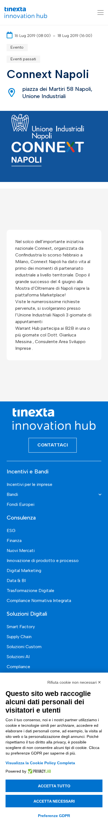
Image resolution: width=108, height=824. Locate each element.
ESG (11, 530)
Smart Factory (21, 626)
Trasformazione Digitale (30, 590)
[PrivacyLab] (38, 771)
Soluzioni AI (18, 656)
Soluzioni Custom (24, 646)
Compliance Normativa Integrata (39, 600)
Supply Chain (19, 636)
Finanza (14, 540)
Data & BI (16, 580)
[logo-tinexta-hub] (25, 12)
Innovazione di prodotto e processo (43, 560)
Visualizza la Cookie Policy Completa (40, 763)
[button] (100, 12)
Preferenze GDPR (54, 815)
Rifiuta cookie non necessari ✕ (74, 682)
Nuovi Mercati (21, 550)
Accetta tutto (54, 786)
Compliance (18, 666)
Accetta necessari (54, 801)
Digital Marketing (24, 570)
